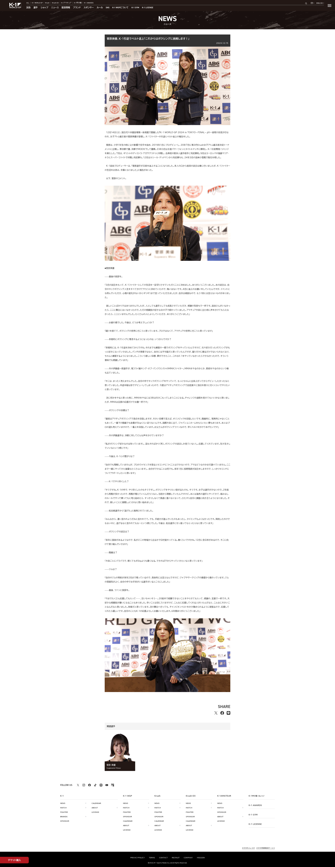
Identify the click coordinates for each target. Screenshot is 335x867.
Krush (47, 3)
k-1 (256, 796)
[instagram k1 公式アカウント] (83, 785)
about (95, 807)
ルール (100, 8)
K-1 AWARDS (88, 3)
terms (152, 857)
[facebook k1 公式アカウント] (89, 785)
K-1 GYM (135, 8)
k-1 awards (255, 805)
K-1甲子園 (78, 3)
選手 (36, 8)
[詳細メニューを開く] (329, 5)
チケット (14, 860)
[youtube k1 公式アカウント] (106, 785)
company (188, 857)
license (95, 812)
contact (163, 857)
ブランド (77, 8)
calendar (96, 803)
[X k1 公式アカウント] (78, 785)
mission (201, 857)
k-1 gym (253, 815)
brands (64, 816)
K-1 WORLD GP (37, 3)
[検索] (307, 3)
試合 (28, 8)
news (62, 803)
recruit (176, 857)
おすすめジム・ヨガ (248, 848)
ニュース (55, 8)
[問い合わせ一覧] (312, 3)
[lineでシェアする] (228, 713)
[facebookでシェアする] (222, 713)
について (120, 8)
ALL (27, 3)
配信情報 (66, 8)
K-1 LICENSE (147, 8)
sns (107, 8)
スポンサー (89, 8)
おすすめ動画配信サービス (265, 848)
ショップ (44, 8)
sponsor (64, 821)
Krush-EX (55, 3)
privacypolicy (137, 857)
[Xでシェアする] (216, 713)
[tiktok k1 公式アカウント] (95, 785)
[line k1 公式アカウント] (101, 785)
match (63, 807)
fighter (64, 812)
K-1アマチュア (66, 3)
